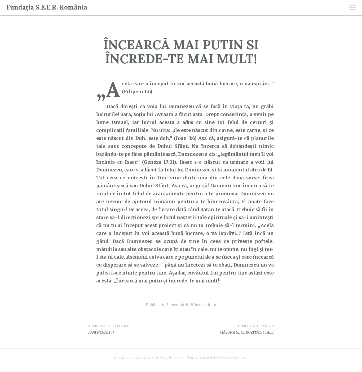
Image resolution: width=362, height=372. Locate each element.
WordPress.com (233, 357)
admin (210, 304)
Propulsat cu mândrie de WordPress (147, 357)
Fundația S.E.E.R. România (46, 7)
